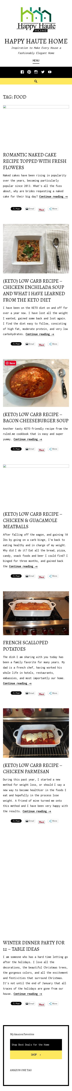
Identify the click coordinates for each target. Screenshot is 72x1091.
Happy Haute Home (36, 41)
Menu (36, 60)
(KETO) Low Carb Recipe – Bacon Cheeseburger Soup (35, 417)
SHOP (34, 1054)
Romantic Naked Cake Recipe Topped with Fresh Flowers (34, 161)
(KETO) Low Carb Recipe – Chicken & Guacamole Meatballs (32, 520)
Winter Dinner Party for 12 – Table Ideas (34, 945)
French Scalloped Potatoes (25, 645)
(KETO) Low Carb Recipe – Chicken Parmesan (32, 768)
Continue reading (53, 196)
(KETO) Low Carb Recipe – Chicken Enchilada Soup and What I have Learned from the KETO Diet (34, 290)
